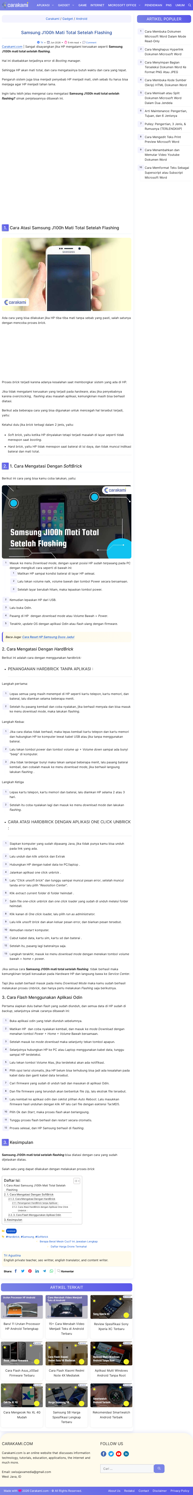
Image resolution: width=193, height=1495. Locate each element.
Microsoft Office (122, 5)
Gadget (64, 5)
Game (82, 5)
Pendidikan (153, 5)
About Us (114, 1491)
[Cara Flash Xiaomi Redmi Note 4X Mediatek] (66, 1363)
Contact (144, 1491)
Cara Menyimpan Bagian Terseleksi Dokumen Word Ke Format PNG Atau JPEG (165, 67)
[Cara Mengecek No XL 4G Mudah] (22, 1405)
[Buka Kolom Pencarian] (189, 5)
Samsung (28, 1236)
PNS (169, 5)
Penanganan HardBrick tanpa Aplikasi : (38, 1203)
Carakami (52, 19)
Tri (42, 42)
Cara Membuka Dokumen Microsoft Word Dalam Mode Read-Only (165, 36)
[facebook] (15, 1271)
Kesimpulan (14, 1219)
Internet (97, 5)
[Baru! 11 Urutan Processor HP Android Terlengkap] (22, 1316)
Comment (91, 42)
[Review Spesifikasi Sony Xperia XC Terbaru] (111, 1316)
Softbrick (42, 1236)
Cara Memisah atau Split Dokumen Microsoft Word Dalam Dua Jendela (163, 98)
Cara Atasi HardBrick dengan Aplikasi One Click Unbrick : (43, 1209)
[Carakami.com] (15, 5)
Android (81, 19)
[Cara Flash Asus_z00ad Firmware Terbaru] (22, 1363)
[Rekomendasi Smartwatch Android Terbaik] (111, 1405)
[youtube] (119, 1456)
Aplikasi (43, 5)
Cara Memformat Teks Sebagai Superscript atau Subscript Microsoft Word (167, 172)
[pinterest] (30, 1271)
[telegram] (44, 1271)
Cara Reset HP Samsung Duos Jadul (48, 637)
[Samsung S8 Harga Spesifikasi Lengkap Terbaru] (66, 1405)
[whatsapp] (51, 1271)
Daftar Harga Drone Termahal (69, 1246)
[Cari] (159, 1468)
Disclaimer (160, 1491)
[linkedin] (37, 1271)
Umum (180, 5)
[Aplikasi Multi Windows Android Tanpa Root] (111, 1363)
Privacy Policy (180, 1491)
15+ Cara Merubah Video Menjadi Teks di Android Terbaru (66, 1328)
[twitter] (22, 1271)
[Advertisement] (66, 162)
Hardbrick (13, 1236)
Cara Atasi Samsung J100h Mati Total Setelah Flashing (36, 1187)
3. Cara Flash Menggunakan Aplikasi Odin (37, 1214)
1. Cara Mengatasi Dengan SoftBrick (30, 1194)
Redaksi (129, 1491)
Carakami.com (12, 46)
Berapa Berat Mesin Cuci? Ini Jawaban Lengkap (69, 1241)
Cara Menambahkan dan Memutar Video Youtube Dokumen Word (162, 154)
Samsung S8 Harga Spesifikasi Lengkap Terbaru (66, 1417)
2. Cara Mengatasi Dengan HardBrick (33, 1198)
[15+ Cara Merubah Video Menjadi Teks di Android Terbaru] (66, 1316)
